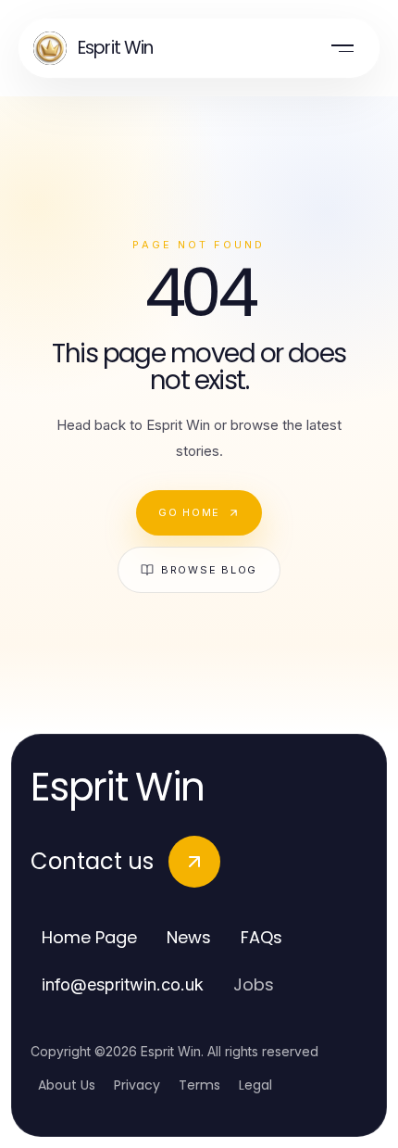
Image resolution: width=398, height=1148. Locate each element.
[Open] (342, 48)
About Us (66, 1085)
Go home (189, 512)
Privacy (137, 1085)
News (189, 937)
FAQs (261, 937)
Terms (199, 1085)
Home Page (89, 937)
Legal (255, 1085)
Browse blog (209, 569)
